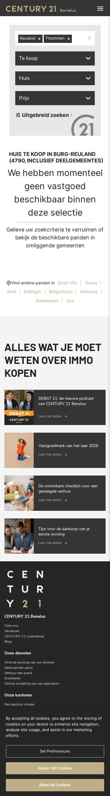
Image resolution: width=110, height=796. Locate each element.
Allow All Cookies (55, 784)
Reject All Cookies (55, 768)
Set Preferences (55, 751)
